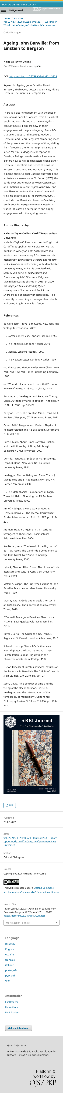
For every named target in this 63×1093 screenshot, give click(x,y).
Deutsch (10, 944)
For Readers (11, 1001)
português (11, 970)
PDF (10, 805)
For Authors (11, 1007)
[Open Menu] (3, 10)
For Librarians (12, 1012)
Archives (18, 18)
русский (10, 975)
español (10, 954)
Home (7, 18)
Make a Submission (18, 1028)
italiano (9, 965)
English (9, 949)
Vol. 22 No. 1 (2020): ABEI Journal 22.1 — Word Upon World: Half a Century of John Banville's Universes (30, 23)
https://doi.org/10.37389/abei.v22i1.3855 (33, 76)
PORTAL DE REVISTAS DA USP (19, 5)
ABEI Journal (16, 10)
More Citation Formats (18, 922)
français (10, 959)
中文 (7, 980)
